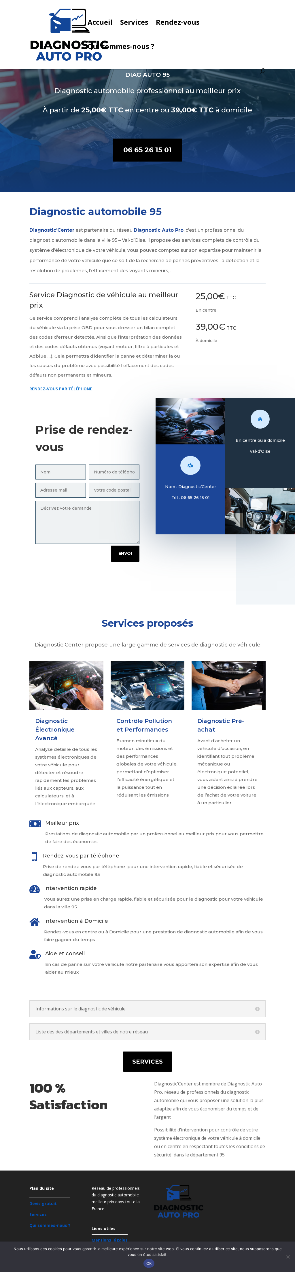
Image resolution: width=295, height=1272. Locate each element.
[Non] (288, 1257)
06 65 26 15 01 (147, 150)
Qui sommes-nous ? (121, 47)
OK (149, 1263)
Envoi (125, 553)
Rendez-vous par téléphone (60, 389)
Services (134, 23)
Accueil (100, 23)
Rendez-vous (178, 23)
